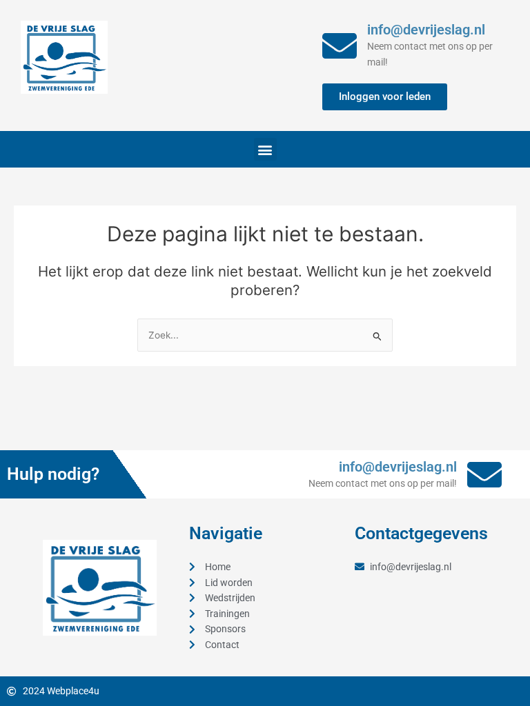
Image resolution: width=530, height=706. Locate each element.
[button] (265, 149)
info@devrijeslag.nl (426, 29)
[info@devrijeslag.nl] (339, 45)
